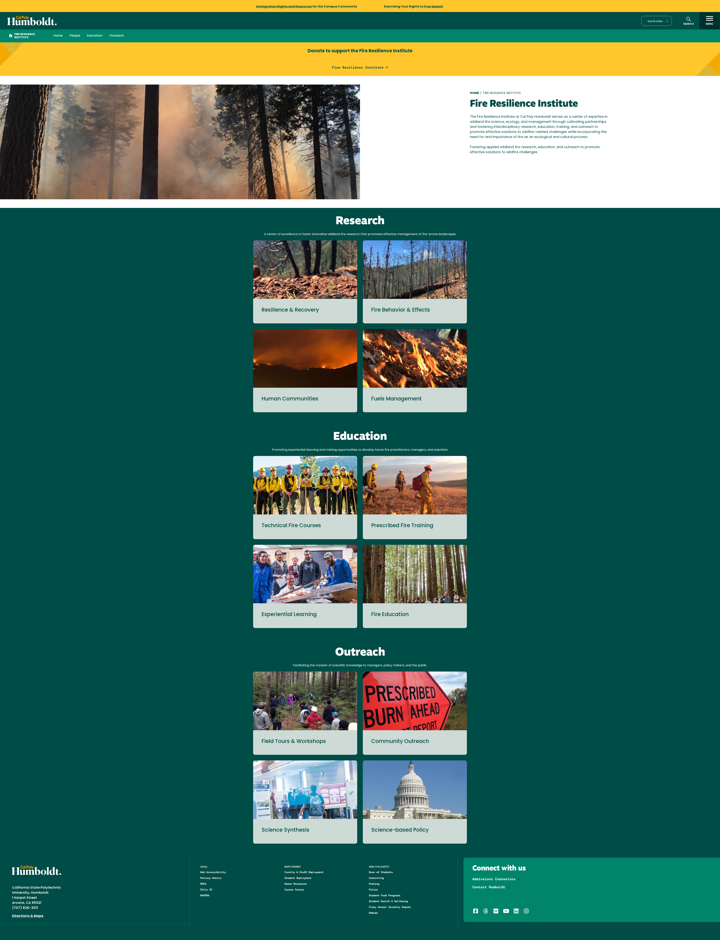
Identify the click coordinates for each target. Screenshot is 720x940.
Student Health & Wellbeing (388, 901)
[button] (656, 21)
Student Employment (297, 877)
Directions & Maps (27, 916)
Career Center (294, 889)
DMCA (203, 883)
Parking (374, 883)
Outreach (117, 35)
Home (58, 35)
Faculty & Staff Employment (303, 872)
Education (94, 35)
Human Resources (295, 883)
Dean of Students (381, 872)
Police (373, 889)
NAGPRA (204, 895)
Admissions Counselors (494, 879)
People (75, 35)
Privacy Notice (210, 877)
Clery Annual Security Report (390, 907)
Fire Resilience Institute (24, 36)
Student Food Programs (384, 895)
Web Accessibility (213, 872)
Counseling (376, 877)
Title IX (206, 889)
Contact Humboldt (488, 887)
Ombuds (373, 912)
